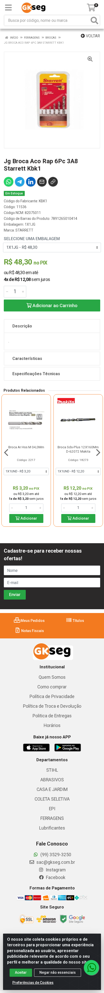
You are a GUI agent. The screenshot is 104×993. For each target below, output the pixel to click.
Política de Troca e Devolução (52, 706)
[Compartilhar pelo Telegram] (19, 182)
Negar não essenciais (57, 972)
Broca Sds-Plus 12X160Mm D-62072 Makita (78, 449)
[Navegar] (6, 452)
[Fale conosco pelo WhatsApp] (91, 967)
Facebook (55, 877)
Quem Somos (52, 677)
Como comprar (52, 686)
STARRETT (24, 230)
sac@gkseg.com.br (55, 862)
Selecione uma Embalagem (32, 238)
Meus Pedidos (32, 621)
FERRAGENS (52, 818)
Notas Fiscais (32, 631)
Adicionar (28, 518)
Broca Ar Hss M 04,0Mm (26, 447)
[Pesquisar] (94, 20)
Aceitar (21, 972)
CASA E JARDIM (52, 789)
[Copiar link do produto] (53, 182)
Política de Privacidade (52, 696)
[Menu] (8, 7)
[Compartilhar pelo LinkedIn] (31, 182)
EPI (52, 808)
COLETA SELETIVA (52, 799)
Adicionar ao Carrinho (54, 305)
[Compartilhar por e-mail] (42, 182)
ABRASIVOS (52, 779)
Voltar (92, 36)
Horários (52, 725)
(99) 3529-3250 (55, 854)
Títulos (78, 621)
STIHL (52, 770)
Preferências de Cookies (33, 983)
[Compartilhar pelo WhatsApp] (8, 182)
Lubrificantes (52, 828)
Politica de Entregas (52, 715)
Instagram (55, 869)
